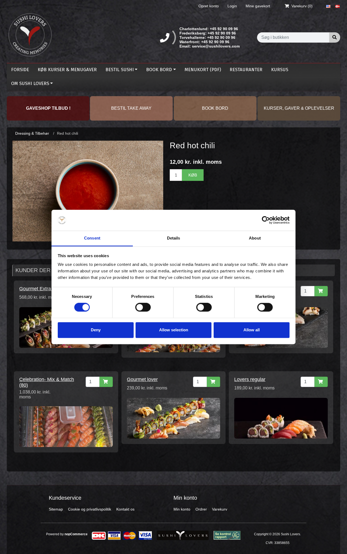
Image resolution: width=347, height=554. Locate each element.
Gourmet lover (142, 379)
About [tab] (255, 238)
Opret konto (208, 6)
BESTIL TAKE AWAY (131, 108)
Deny (96, 330)
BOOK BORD (215, 108)
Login (232, 6)
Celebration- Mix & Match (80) (46, 382)
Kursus (279, 70)
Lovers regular (249, 379)
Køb (192, 175)
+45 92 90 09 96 (224, 29)
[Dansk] (337, 6)
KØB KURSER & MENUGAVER (67, 70)
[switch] (143, 307)
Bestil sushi (119, 70)
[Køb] (321, 291)
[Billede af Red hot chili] (87, 190)
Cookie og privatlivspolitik (89, 509)
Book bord (159, 70)
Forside (20, 70)
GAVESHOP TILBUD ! (48, 108)
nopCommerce (76, 534)
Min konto (182, 509)
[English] (328, 6)
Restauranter (246, 70)
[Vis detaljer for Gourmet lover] (173, 418)
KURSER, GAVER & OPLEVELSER (299, 108)
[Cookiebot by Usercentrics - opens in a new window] (266, 220)
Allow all (251, 330)
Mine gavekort (258, 6)
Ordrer (201, 509)
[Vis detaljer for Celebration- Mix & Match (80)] (66, 426)
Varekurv (219, 509)
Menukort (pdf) (203, 70)
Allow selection (173, 330)
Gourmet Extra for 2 (40, 288)
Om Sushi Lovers (30, 83)
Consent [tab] (92, 238)
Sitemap (56, 509)
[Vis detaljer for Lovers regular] (281, 418)
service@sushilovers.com (216, 46)
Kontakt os (125, 509)
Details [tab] (173, 238)
